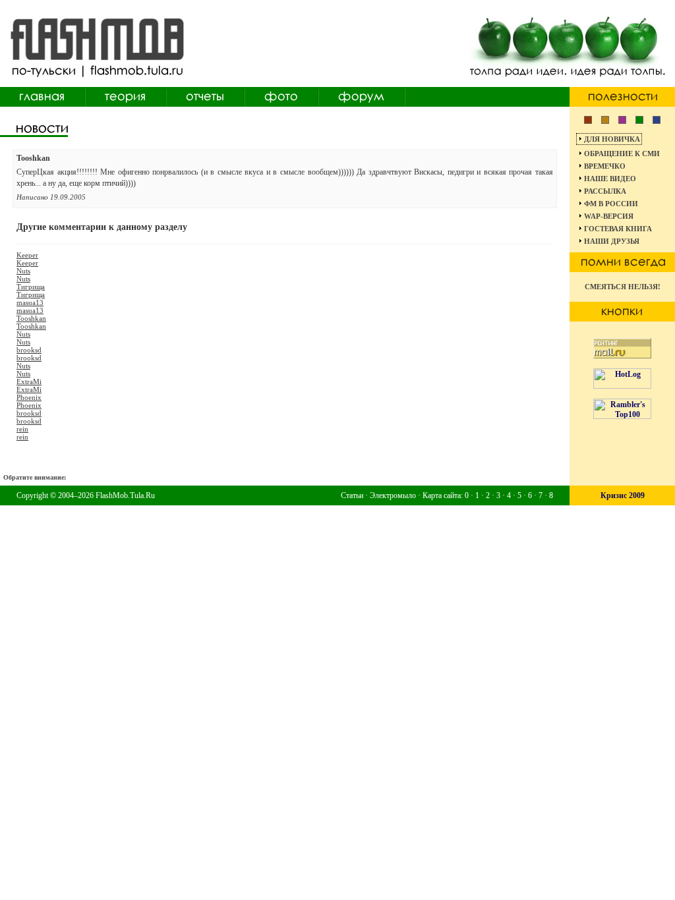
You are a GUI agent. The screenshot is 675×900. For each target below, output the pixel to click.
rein (22, 429)
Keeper (27, 255)
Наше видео (610, 179)
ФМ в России (611, 204)
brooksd (29, 350)
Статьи (352, 495)
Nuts (23, 271)
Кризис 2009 (623, 495)
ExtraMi (29, 381)
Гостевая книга (618, 229)
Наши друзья (611, 241)
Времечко (605, 166)
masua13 (30, 302)
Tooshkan (31, 318)
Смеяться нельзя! (622, 287)
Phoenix (29, 397)
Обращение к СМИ (622, 153)
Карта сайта (442, 495)
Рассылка (605, 191)
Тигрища (30, 287)
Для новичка (612, 139)
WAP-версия (608, 216)
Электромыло (393, 495)
